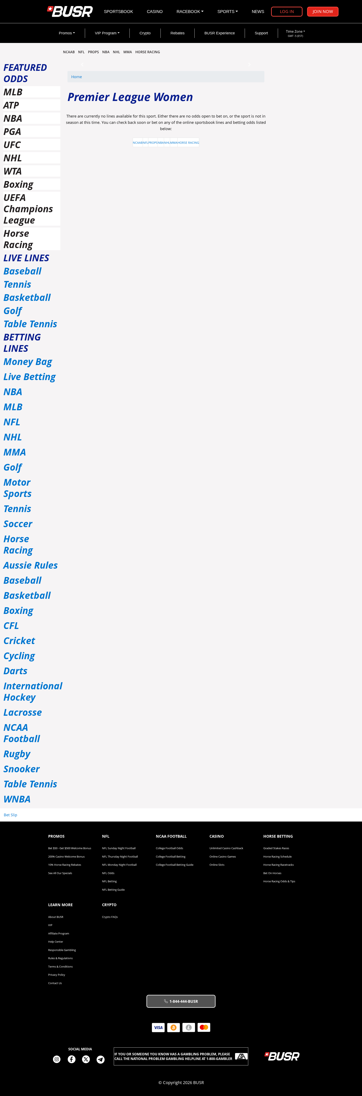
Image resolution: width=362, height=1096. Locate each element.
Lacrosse (22, 712)
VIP (50, 925)
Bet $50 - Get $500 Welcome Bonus (69, 848)
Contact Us (55, 983)
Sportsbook (118, 11)
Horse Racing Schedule (277, 856)
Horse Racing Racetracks (278, 865)
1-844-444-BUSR (183, 1001)
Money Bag (27, 361)
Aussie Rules (30, 565)
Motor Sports (17, 488)
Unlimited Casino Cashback (226, 848)
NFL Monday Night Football (119, 865)
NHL (116, 52)
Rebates (178, 33)
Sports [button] (225, 11)
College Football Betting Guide (174, 865)
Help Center (55, 941)
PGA (12, 131)
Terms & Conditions (60, 966)
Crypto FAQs (110, 917)
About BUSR (55, 917)
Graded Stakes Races (276, 848)
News (258, 11)
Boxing (18, 184)
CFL (11, 625)
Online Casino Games (222, 856)
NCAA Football (21, 733)
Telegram (102, 1059)
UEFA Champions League (28, 208)
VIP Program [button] (105, 33)
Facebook (73, 1059)
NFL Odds (108, 873)
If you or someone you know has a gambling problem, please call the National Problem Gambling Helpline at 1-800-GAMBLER (173, 1056)
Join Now (323, 11)
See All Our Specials (60, 873)
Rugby (16, 753)
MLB (12, 91)
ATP (11, 104)
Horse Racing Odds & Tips (279, 881)
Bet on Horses (272, 873)
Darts (15, 670)
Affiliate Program (58, 933)
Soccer (17, 523)
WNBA (17, 798)
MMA (127, 52)
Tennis (17, 284)
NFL (81, 52)
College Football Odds (169, 848)
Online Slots (216, 865)
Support (261, 33)
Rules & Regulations (60, 958)
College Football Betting (170, 856)
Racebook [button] (188, 11)
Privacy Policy (56, 975)
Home (76, 76)
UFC (12, 144)
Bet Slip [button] (10, 814)
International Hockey (32, 691)
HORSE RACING (147, 52)
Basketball (26, 297)
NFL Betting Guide (113, 890)
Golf (12, 310)
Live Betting (29, 376)
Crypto (145, 33)
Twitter (87, 1059)
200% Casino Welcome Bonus (66, 856)
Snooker (21, 768)
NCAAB (69, 52)
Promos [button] (65, 33)
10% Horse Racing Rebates (64, 865)
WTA (12, 170)
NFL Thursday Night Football (120, 856)
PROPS (93, 52)
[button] (82, 64)
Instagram (58, 1059)
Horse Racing (18, 239)
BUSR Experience (219, 33)
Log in (287, 11)
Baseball (22, 270)
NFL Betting (109, 881)
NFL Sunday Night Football (119, 848)
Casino (155, 11)
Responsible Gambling (62, 950)
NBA (106, 52)
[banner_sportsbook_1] (165, 64)
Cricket (19, 640)
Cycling (19, 655)
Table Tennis (30, 323)
